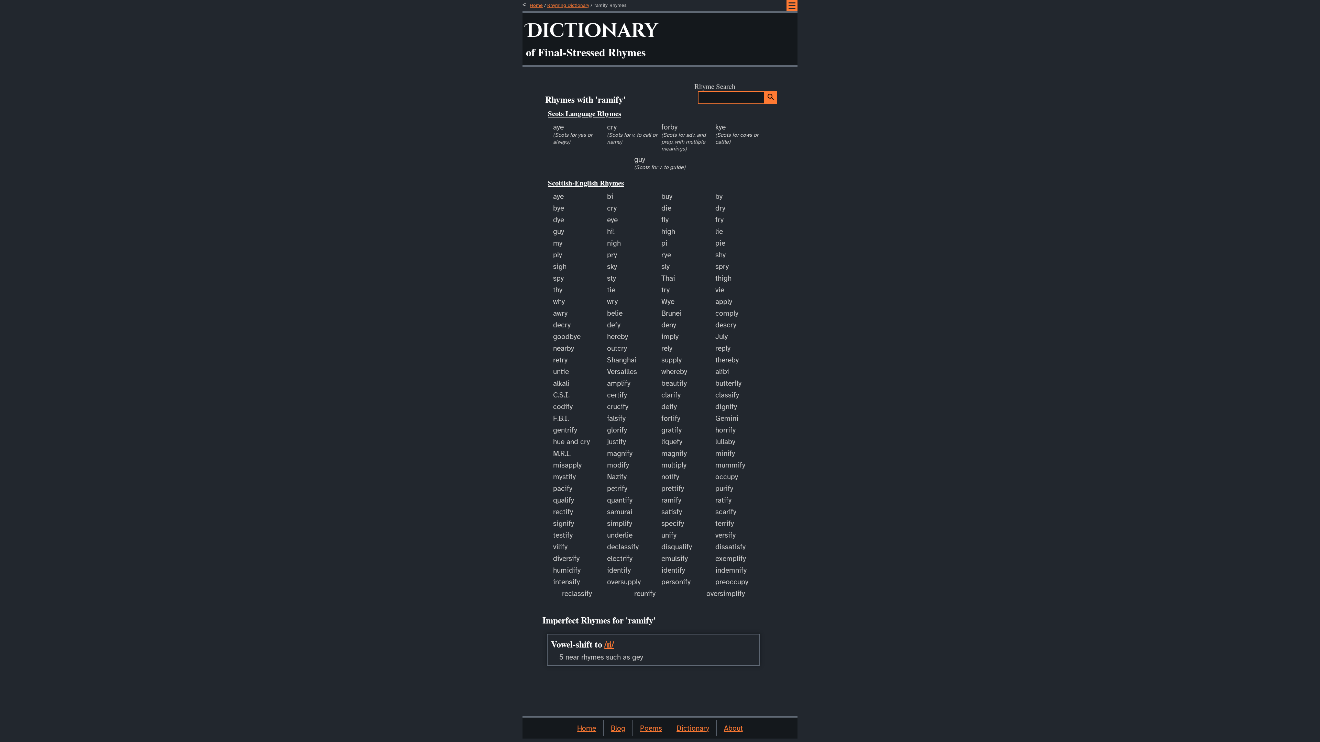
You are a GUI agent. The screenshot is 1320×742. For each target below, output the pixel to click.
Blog (618, 728)
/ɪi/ (609, 644)
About (733, 728)
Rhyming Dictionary (568, 5)
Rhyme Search (714, 86)
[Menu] (792, 6)
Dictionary (692, 728)
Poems (651, 728)
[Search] (771, 97)
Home (536, 5)
